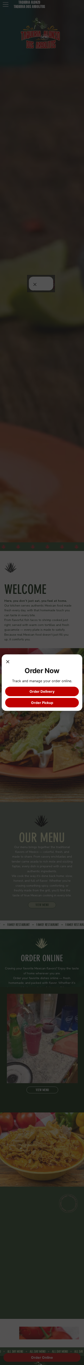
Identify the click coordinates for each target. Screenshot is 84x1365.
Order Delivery (42, 691)
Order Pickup (42, 702)
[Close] (7, 662)
